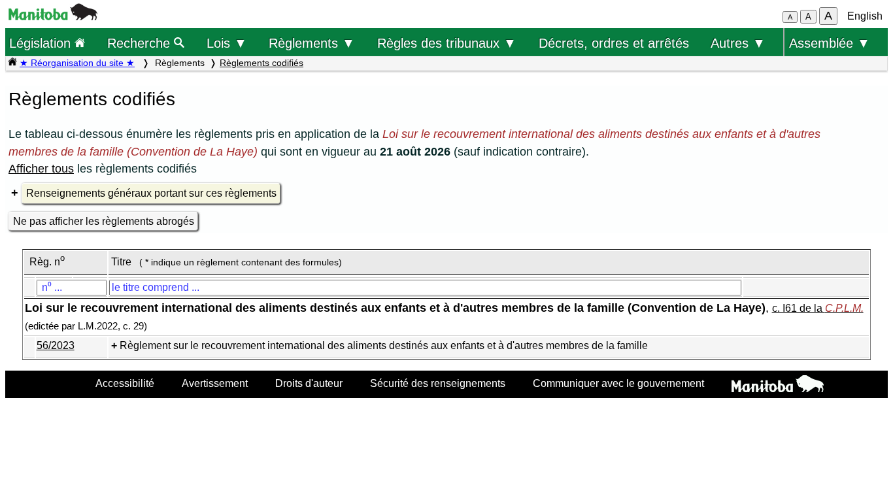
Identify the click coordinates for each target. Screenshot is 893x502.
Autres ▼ (738, 42)
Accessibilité (124, 383)
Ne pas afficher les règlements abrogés (103, 221)
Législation (42, 42)
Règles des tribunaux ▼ (446, 42)
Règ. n (47, 261)
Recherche (140, 42)
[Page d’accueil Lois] (12, 63)
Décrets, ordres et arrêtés (614, 42)
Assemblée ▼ (829, 42)
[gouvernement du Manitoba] (52, 16)
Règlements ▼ (312, 42)
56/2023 (56, 345)
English (865, 16)
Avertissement (215, 383)
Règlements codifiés (261, 63)
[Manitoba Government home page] (777, 385)
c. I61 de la (818, 308)
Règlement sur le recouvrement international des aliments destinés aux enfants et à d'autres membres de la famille (384, 345)
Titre (121, 261)
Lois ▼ (227, 42)
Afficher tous (41, 168)
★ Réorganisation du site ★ (77, 63)
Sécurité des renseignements (437, 383)
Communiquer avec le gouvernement (618, 383)
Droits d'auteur (309, 383)
